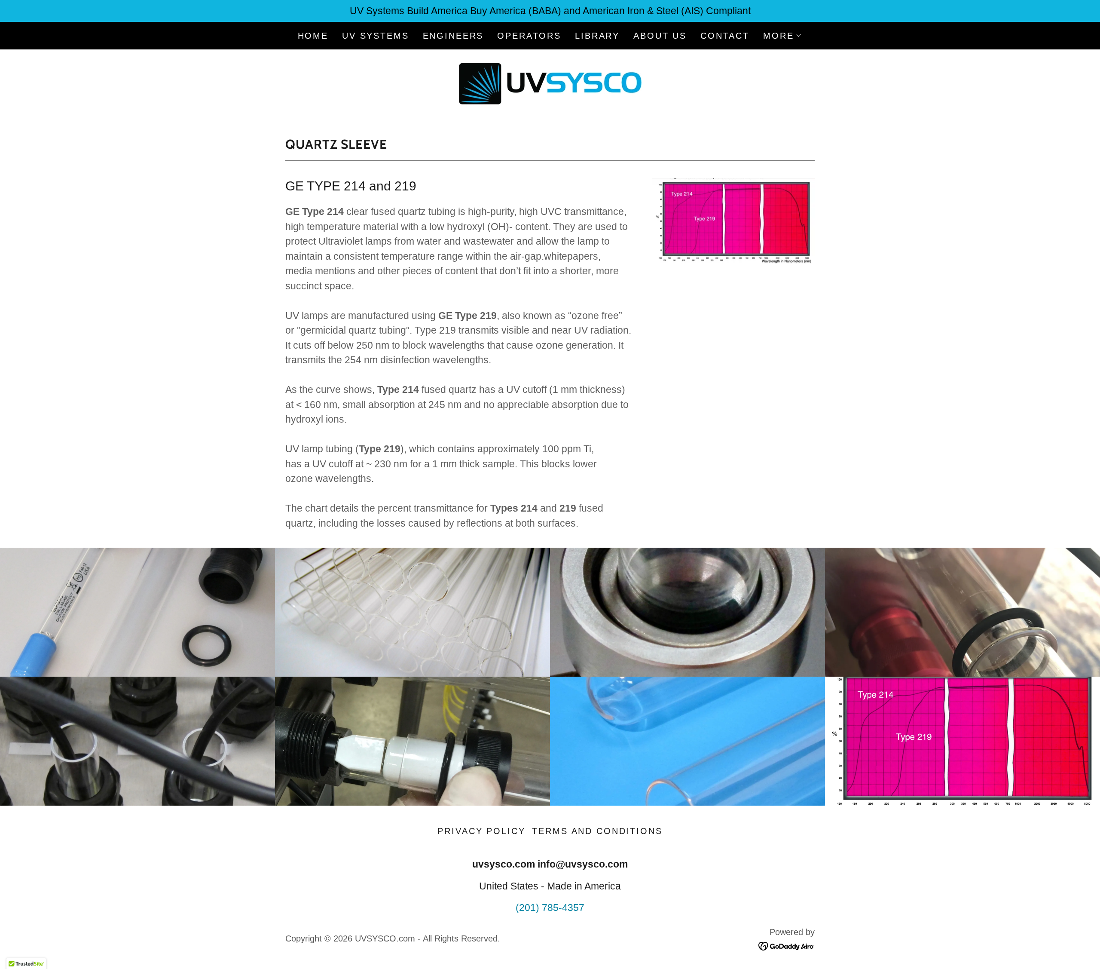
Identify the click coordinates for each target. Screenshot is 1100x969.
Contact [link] (724, 35)
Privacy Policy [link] (481, 831)
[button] (782, 36)
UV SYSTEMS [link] (375, 35)
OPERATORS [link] (529, 35)
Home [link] (313, 35)
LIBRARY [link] (597, 35)
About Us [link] (660, 35)
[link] (550, 83)
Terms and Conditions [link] (597, 831)
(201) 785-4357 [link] (550, 907)
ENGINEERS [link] (453, 35)
